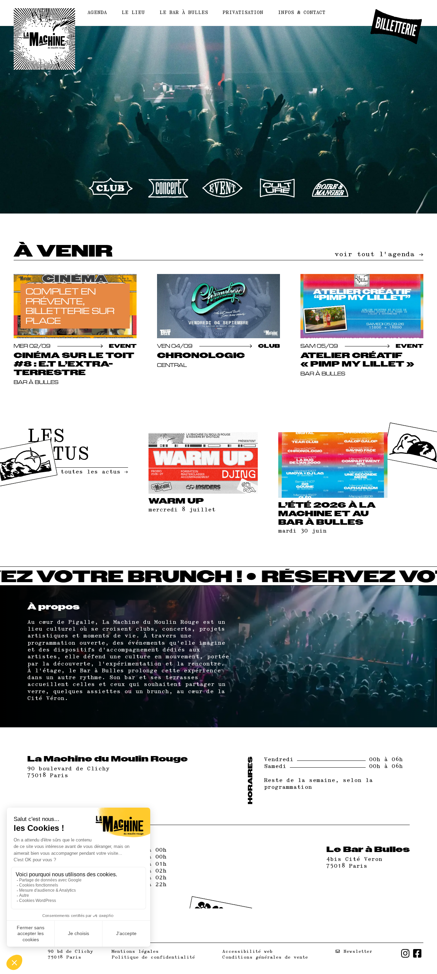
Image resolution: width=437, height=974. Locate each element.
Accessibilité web (247, 951)
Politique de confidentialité (153, 957)
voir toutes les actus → (85, 472)
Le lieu (133, 13)
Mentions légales (135, 951)
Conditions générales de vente (265, 957)
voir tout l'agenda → (379, 254)
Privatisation (243, 13)
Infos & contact (301, 13)
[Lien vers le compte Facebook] (417, 954)
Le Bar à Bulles (183, 13)
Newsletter (356, 951)
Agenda (97, 13)
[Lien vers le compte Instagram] (405, 954)
